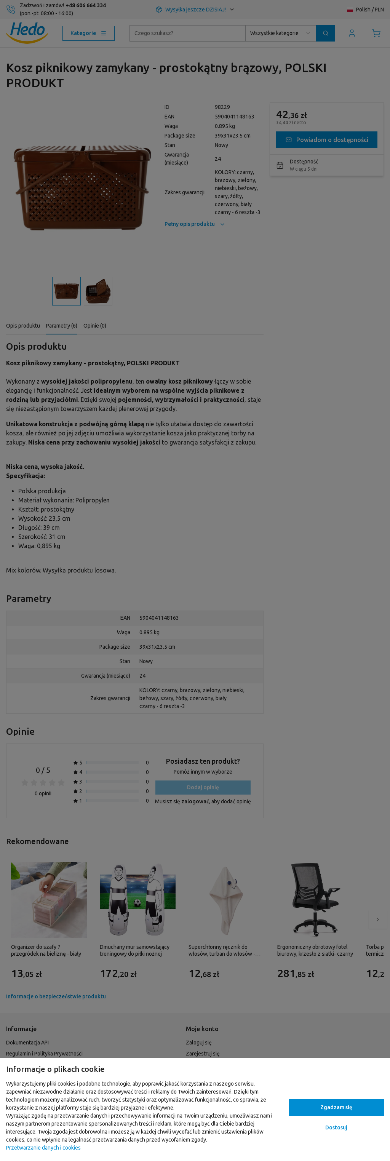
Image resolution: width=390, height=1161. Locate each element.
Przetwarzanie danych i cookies (43, 1148)
